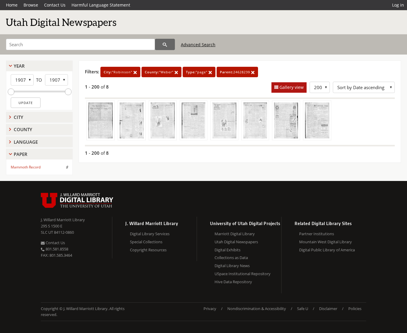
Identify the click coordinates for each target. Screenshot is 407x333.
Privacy (210, 308)
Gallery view (291, 87)
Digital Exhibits (227, 250)
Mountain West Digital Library (325, 241)
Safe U (302, 308)
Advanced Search (198, 44)
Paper (20, 154)
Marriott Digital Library (235, 233)
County (23, 129)
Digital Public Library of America (327, 250)
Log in (398, 5)
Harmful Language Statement (101, 5)
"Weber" (160, 72)
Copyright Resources (148, 250)
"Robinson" (118, 72)
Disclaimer (328, 308)
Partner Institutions (316, 233)
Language (26, 142)
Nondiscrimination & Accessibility (256, 308)
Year (19, 66)
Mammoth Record (26, 167)
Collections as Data (231, 257)
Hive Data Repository (233, 281)
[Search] (165, 44)
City (18, 117)
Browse (31, 5)
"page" (197, 72)
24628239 (235, 72)
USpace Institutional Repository (243, 273)
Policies (354, 308)
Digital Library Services (150, 233)
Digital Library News (232, 265)
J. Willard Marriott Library (63, 219)
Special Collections (146, 241)
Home (12, 5)
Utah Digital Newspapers (236, 241)
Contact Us (55, 5)
